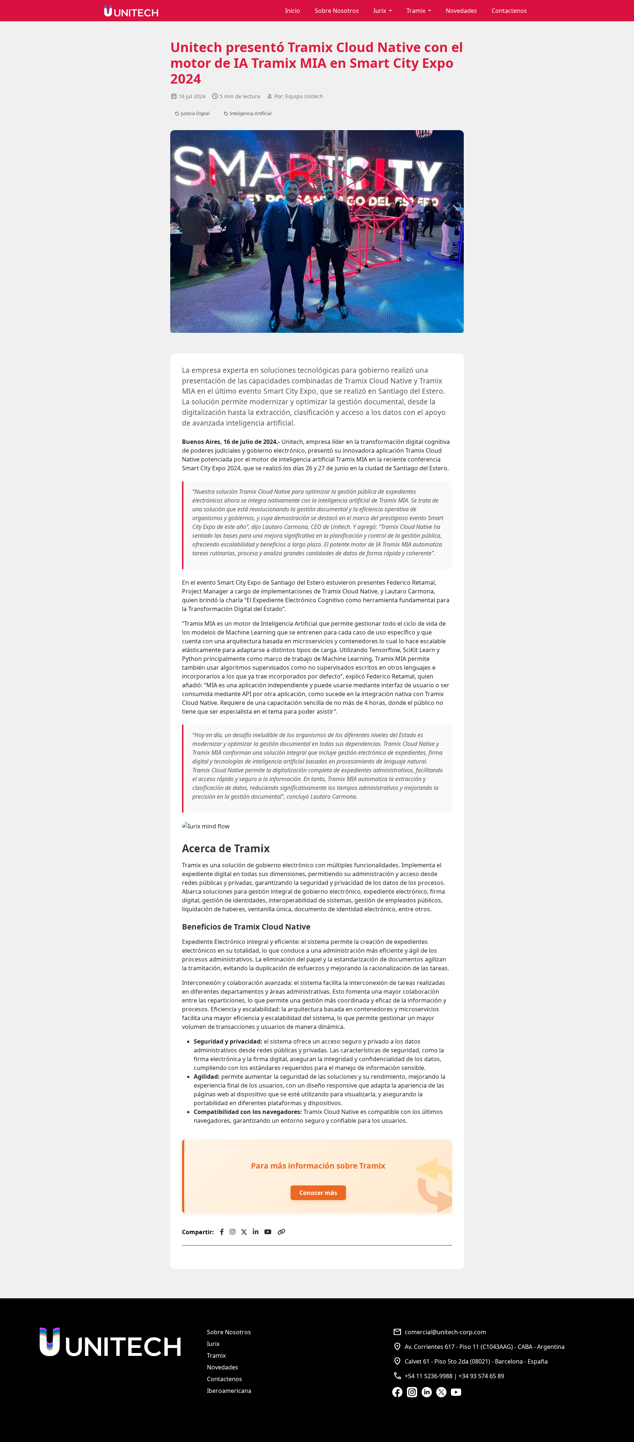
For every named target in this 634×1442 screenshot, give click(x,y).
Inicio (292, 11)
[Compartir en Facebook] (222, 1232)
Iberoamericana (229, 1391)
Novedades (461, 11)
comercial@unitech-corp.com (439, 1332)
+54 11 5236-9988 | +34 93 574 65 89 (448, 1376)
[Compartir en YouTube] (268, 1232)
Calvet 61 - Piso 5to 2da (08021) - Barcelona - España (470, 1361)
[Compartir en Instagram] (232, 1232)
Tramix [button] (417, 11)
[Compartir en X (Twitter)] (244, 1232)
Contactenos (509, 11)
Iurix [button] (380, 11)
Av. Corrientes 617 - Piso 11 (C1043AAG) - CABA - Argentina (479, 1346)
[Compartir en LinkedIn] (255, 1232)
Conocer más (318, 1193)
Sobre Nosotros (337, 11)
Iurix (213, 1344)
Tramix (216, 1355)
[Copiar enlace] (281, 1232)
